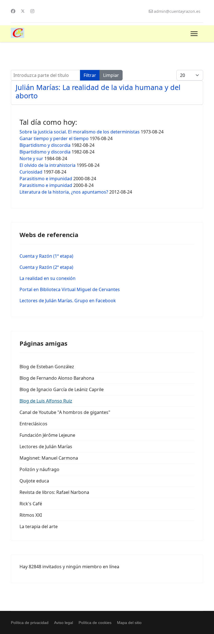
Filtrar (90, 75)
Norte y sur (31, 158)
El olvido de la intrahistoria (48, 165)
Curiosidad (31, 172)
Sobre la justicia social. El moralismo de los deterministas (80, 132)
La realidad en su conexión (48, 278)
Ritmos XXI (31, 515)
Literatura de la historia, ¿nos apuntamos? (64, 192)
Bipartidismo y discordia (45, 145)
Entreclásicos (33, 424)
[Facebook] (13, 11)
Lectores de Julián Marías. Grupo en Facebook (68, 301)
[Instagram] (32, 11)
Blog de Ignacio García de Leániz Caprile (62, 389)
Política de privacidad (29, 622)
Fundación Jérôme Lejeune (47, 435)
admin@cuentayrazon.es (177, 11)
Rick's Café (31, 504)
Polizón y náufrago (39, 469)
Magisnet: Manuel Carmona (49, 458)
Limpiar (111, 75)
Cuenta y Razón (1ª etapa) (46, 256)
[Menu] (194, 33)
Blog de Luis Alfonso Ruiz (46, 401)
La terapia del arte (39, 526)
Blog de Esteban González (47, 367)
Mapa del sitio (129, 622)
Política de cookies (95, 622)
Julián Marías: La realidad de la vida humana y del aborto (98, 91)
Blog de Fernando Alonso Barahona (57, 378)
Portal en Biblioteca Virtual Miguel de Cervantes (70, 289)
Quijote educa (34, 481)
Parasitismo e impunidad (46, 178)
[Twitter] (23, 11)
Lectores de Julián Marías (46, 446)
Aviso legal (63, 622)
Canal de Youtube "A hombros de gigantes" (65, 412)
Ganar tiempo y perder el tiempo (54, 138)
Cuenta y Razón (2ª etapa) (46, 267)
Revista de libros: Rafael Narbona (54, 492)
